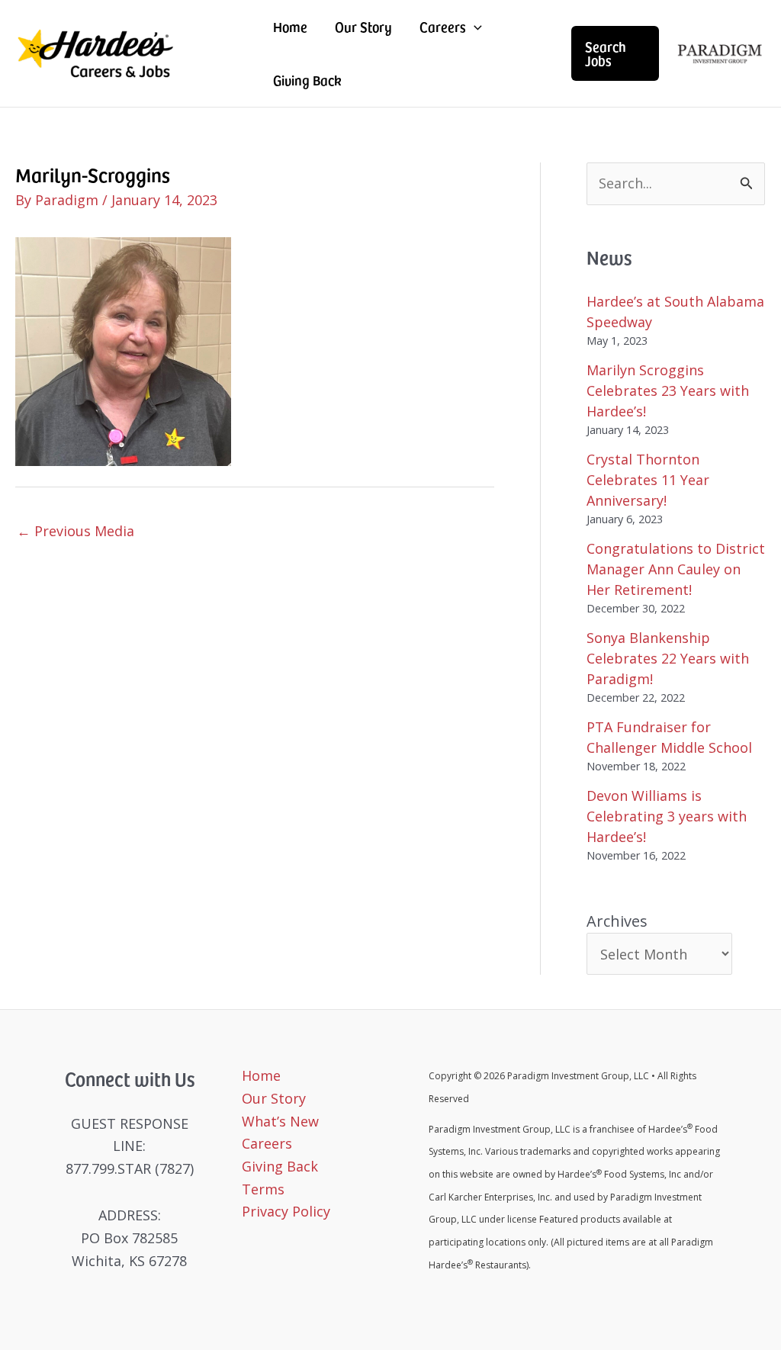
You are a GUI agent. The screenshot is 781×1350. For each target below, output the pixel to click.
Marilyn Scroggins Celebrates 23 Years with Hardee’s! (668, 390)
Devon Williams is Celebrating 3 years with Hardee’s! (667, 816)
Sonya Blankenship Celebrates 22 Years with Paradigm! (668, 658)
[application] (474, 26)
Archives (617, 921)
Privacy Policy (286, 1211)
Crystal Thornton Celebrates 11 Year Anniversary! (648, 479)
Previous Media (75, 531)
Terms (263, 1189)
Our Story (363, 26)
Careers (442, 26)
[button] (615, 53)
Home (290, 26)
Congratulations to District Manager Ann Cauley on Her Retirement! (676, 569)
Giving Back (307, 79)
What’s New (280, 1121)
